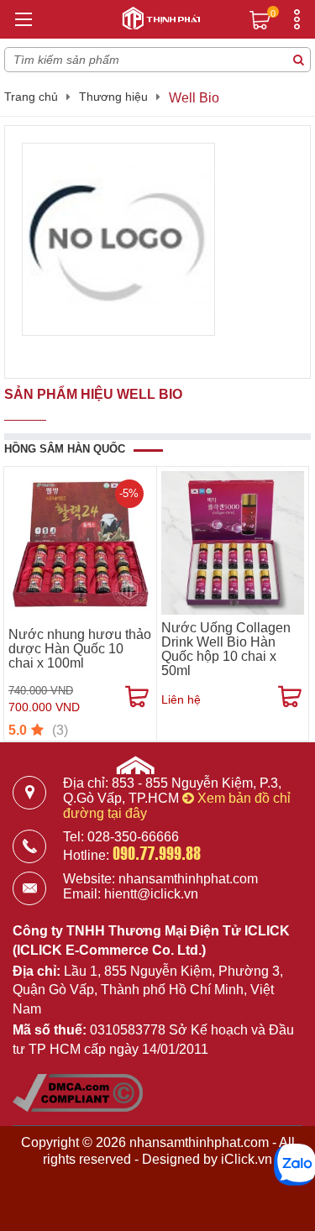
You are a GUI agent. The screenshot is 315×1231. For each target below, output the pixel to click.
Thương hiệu (113, 96)
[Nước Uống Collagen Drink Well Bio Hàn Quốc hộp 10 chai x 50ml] (233, 543)
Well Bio (194, 98)
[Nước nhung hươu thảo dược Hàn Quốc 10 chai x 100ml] (80, 543)
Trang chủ (31, 96)
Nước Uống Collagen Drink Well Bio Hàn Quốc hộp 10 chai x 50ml (226, 649)
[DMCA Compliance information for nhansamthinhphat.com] (78, 1107)
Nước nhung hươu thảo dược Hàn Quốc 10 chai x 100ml (79, 648)
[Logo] (158, 16)
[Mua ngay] (137, 697)
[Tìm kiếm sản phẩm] (298, 59)
